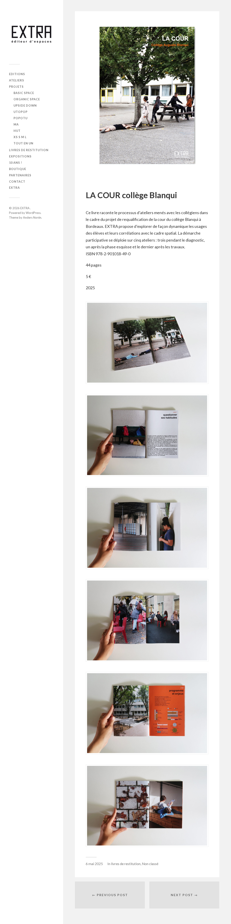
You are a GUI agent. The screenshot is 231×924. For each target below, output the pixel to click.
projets (16, 86)
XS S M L (20, 137)
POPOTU (21, 118)
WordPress (33, 213)
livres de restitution (29, 150)
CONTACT (17, 181)
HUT (17, 130)
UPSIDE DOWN (25, 105)
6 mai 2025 (94, 864)
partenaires (20, 175)
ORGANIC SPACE (27, 99)
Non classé (150, 864)
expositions (20, 156)
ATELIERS (16, 80)
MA (16, 124)
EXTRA (14, 187)
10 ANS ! (15, 162)
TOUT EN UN (23, 143)
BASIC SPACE (24, 93)
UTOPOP (21, 112)
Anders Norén (32, 217)
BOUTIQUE (17, 169)
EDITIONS (17, 74)
